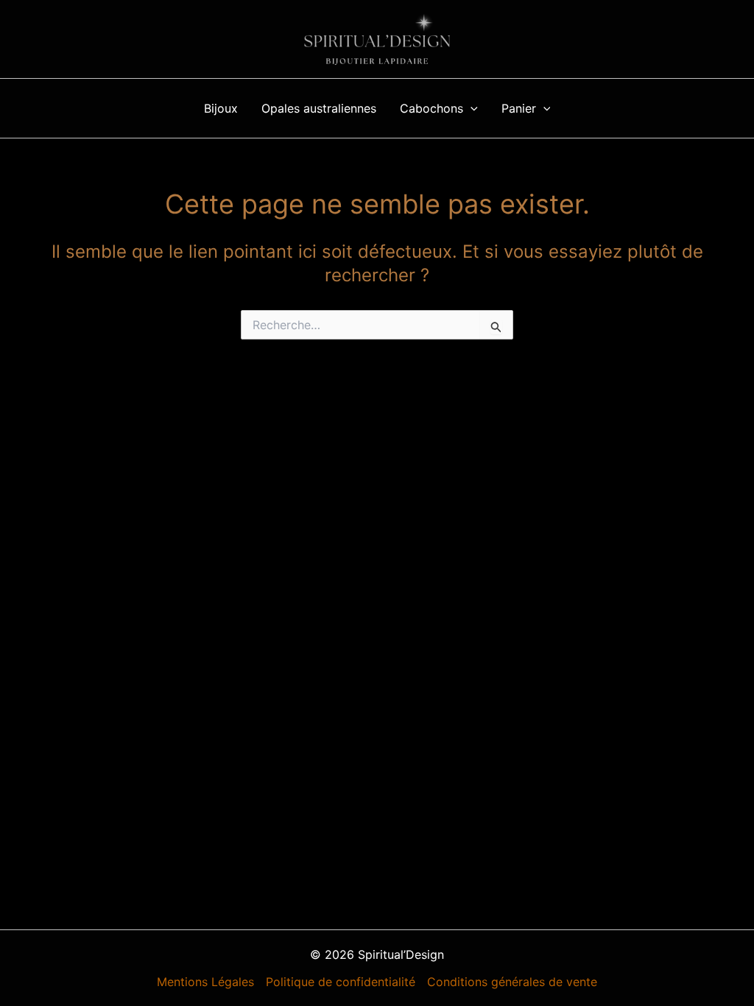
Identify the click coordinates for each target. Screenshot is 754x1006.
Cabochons (431, 108)
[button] (470, 108)
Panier (518, 108)
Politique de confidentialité (340, 981)
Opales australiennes (318, 108)
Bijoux (221, 108)
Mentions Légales (205, 981)
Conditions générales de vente (512, 981)
